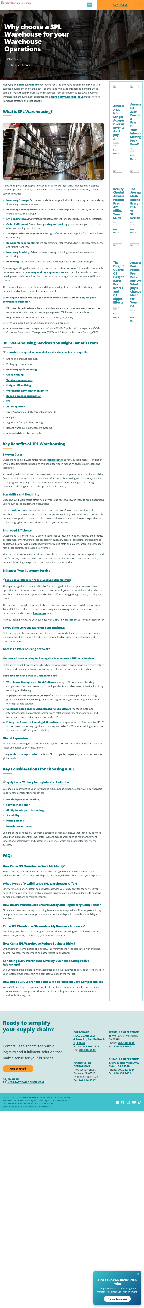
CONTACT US (120, 4)
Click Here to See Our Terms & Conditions (26, 1107)
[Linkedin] (117, 1102)
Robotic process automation (23, 395)
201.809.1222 (90, 1046)
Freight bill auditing (18, 385)
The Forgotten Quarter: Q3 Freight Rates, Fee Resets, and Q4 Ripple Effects (120, 282)
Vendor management (19, 380)
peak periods (19, 510)
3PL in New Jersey (65, 619)
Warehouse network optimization (27, 390)
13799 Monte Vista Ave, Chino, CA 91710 (124, 1064)
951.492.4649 (126, 1043)
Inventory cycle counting (21, 369)
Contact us (39, 613)
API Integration (15, 406)
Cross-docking (14, 374)
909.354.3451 (122, 1046)
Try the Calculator (117, 1298)
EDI (8, 401)
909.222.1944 (126, 1069)
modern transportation (23, 754)
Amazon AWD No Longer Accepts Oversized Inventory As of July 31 (120, 122)
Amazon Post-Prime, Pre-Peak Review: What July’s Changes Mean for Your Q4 (136, 284)
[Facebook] (122, 1102)
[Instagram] (128, 1102)
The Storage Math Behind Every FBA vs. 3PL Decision (136, 203)
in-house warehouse (26, 84)
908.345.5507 (87, 1050)
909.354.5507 (87, 1080)
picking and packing (55, 224)
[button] (89, 5)
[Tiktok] (139, 1102)
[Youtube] (134, 1102)
